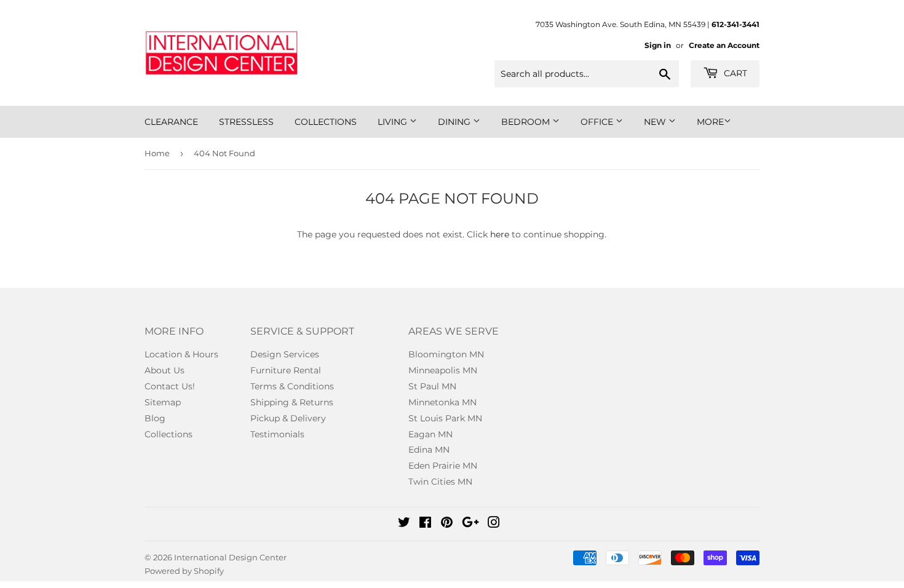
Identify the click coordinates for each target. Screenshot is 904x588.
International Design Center (230, 557)
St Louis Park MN (445, 418)
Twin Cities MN (440, 481)
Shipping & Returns (291, 402)
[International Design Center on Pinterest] (446, 524)
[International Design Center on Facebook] (425, 524)
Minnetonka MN (442, 402)
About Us (164, 370)
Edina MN (429, 449)
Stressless (246, 121)
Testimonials (277, 434)
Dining (455, 121)
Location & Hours (181, 354)
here (499, 234)
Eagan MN (430, 434)
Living (394, 121)
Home (157, 153)
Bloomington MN (446, 354)
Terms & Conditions (292, 386)
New (656, 121)
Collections (326, 121)
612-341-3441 (735, 24)
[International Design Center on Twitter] (404, 524)
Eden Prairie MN (442, 465)
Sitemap (163, 402)
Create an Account (724, 45)
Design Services (284, 354)
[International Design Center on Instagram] (494, 524)
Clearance (171, 121)
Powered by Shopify (184, 571)
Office (598, 121)
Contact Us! (170, 386)
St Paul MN (432, 386)
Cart (734, 73)
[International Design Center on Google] (470, 524)
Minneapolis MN (442, 370)
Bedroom (526, 121)
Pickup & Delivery (288, 418)
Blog (155, 418)
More (710, 121)
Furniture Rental (285, 370)
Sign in (657, 45)
